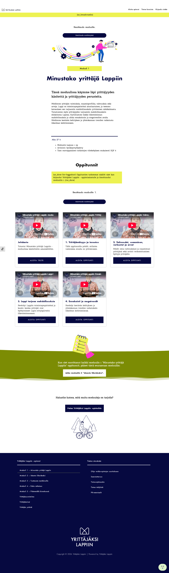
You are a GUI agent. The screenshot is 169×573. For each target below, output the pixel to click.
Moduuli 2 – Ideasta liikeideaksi (32, 475)
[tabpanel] (84, 233)
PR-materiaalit (96, 492)
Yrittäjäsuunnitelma (27, 496)
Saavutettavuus (96, 476)
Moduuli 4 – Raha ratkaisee (31, 486)
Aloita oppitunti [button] (84, 260)
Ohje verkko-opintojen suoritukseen (105, 471)
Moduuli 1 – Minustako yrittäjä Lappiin (35, 470)
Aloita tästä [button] (37, 260)
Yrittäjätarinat (25, 502)
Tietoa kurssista (147, 9)
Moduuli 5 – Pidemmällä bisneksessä (34, 491)
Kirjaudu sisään (161, 9)
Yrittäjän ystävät (26, 507)
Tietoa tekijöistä (97, 487)
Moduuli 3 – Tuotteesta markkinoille (34, 481)
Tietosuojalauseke (97, 482)
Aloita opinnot (133, 9)
